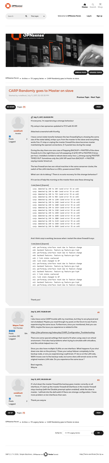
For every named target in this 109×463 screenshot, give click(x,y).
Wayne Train (18, 326)
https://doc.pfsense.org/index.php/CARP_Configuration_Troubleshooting (63, 333)
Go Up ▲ (100, 454)
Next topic (95, 97)
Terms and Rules (90, 454)
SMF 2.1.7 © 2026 (11, 454)
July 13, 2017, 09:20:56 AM (41, 379)
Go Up (10, 413)
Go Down (10, 107)
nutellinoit (18, 131)
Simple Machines (26, 454)
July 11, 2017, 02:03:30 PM (43, 117)
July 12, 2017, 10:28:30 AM (41, 312)
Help (81, 454)
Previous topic (83, 97)
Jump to (58, 433)
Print (99, 107)
